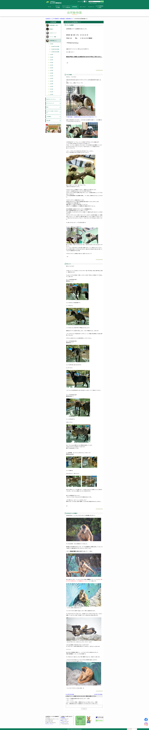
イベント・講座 (53, 36)
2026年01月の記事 (55, 51)
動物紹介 (51, 29)
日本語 (130, 728)
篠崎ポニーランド (64, 720)
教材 (47, 107)
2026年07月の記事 (55, 46)
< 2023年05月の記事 (69, 694)
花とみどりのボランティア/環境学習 (66, 6)
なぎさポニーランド (64, 722)
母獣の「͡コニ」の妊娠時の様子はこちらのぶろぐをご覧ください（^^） (82, 117)
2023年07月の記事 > (98, 694)
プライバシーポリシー (49, 723)
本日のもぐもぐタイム (51, 99)
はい (68, 700)
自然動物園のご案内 (54, 25)
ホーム (49, 6)
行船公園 (48, 120)
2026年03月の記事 (55, 49)
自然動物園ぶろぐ (69, 18)
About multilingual (93, 3)
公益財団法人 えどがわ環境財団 (52, 18)
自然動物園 (74, 6)
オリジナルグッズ (50, 103)
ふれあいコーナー (53, 33)
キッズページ (91, 6)
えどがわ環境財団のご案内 (99, 6)
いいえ (71, 700)
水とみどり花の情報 (57, 6)
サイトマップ (101, 3)
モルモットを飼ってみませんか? (52, 111)
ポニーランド (83, 6)
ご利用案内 (48, 116)
